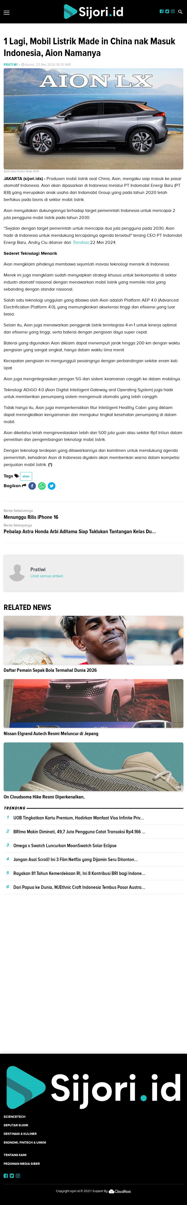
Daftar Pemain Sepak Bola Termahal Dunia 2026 (50, 670)
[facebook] (32, 486)
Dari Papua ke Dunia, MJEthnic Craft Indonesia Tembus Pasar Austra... (79, 887)
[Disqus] (93, 982)
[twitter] (52, 486)
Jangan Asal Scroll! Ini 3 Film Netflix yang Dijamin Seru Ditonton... (75, 859)
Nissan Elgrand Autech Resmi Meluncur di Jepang (51, 733)
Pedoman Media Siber (22, 1164)
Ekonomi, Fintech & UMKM (25, 1142)
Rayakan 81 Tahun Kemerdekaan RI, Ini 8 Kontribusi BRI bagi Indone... (79, 873)
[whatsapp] (42, 486)
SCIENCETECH (15, 1117)
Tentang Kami (15, 1155)
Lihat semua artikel (46, 576)
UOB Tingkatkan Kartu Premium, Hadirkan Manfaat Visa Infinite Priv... (78, 817)
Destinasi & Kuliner (20, 1134)
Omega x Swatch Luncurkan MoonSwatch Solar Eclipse (65, 845)
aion (26, 476)
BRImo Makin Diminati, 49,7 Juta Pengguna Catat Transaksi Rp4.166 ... (79, 831)
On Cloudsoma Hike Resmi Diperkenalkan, (44, 796)
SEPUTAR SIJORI (16, 1125)
